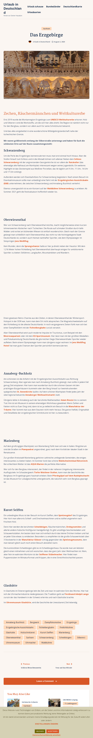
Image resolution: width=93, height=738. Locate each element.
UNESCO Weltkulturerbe (62, 119)
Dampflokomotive (53, 622)
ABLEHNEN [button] (40, 731)
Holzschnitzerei (28, 632)
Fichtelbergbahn (38, 327)
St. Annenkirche (24, 391)
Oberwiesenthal (13, 637)
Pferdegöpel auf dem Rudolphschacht (70, 475)
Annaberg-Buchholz (15, 622)
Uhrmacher (30, 642)
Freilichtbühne (66, 627)
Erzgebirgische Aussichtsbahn (19, 627)
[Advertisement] (46, 286)
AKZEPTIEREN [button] (53, 731)
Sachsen (46, 28)
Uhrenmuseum (13, 642)
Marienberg (64, 632)
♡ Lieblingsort (71, 703)
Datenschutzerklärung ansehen (46, 735)
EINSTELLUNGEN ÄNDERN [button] (46, 724)
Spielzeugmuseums (72, 539)
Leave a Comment (45, 681)
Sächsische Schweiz (30, 702)
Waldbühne (46, 642)
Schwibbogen (65, 637)
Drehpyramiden (73, 526)
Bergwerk (34, 622)
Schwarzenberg (46, 637)
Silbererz (81, 637)
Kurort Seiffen (46, 632)
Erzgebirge (72, 622)
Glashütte (10, 632)
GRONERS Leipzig (70, 700)
